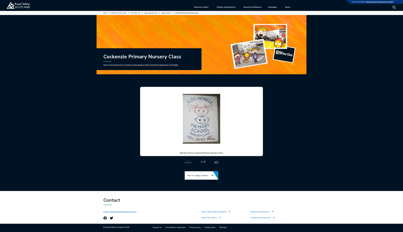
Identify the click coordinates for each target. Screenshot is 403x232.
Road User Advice (201, 7)
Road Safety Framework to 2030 (381, 2)
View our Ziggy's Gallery (197, 175)
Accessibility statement (175, 227)
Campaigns (272, 7)
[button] (394, 7)
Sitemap (222, 227)
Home (105, 13)
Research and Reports (253, 7)
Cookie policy (210, 227)
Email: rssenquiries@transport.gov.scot (120, 211)
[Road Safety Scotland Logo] (22, 5)
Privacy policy (195, 227)
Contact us (157, 227)
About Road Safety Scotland (214, 211)
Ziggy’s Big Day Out (150, 13)
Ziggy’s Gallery (166, 13)
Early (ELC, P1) (135, 13)
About (287, 7)
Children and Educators (226, 7)
